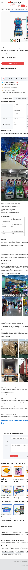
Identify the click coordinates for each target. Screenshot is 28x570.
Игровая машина (20, 551)
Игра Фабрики (5, 548)
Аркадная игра (4, 532)
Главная (2, 9)
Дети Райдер (16, 529)
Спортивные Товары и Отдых (11, 9)
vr (1, 529)
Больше (3, 557)
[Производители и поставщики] (14, 2)
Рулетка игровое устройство (7, 534)
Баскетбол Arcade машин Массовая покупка (11, 554)
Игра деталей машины (18, 534)
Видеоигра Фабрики (15, 548)
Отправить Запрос (13, 63)
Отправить (14, 456)
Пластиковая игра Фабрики (8, 551)
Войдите (4, 92)
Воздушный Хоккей (17, 532)
